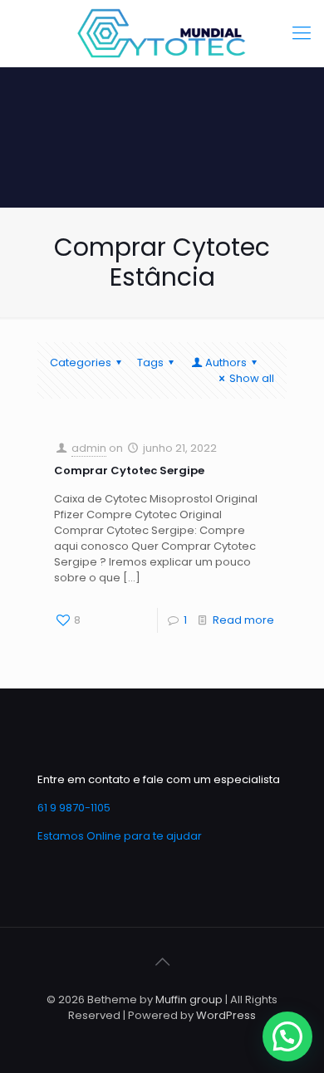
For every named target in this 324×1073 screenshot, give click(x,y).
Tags (150, 362)
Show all (251, 378)
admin (88, 448)
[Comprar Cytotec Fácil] (162, 33)
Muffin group (189, 999)
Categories (80, 362)
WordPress (226, 1015)
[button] (287, 1036)
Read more (243, 620)
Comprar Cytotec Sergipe (129, 470)
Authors (226, 362)
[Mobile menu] (301, 33)
